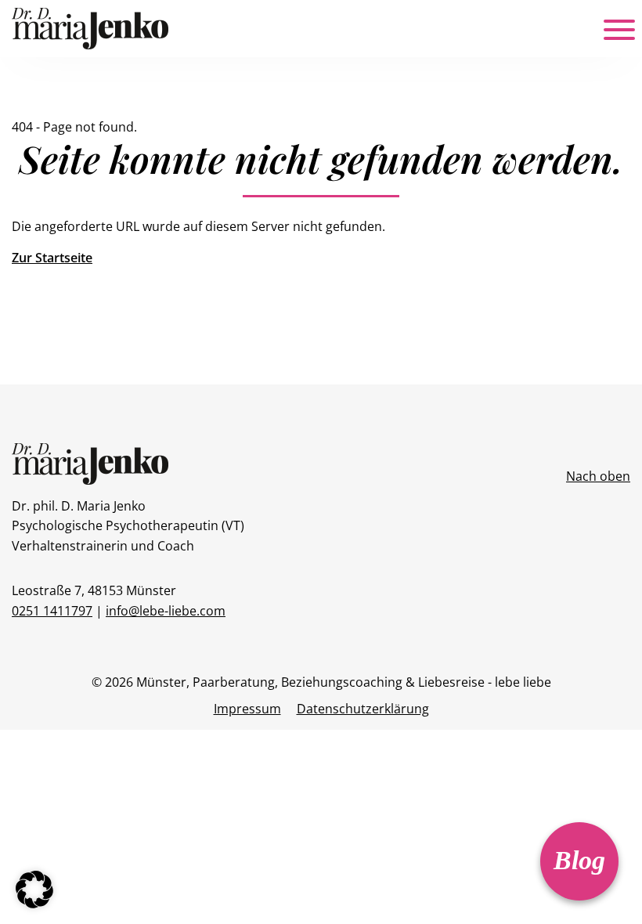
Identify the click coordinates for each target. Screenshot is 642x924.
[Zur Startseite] (90, 27)
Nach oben (598, 476)
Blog (579, 860)
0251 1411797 (52, 610)
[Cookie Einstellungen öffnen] (34, 888)
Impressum (247, 708)
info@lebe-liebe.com (165, 610)
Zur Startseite (52, 257)
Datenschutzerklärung (363, 708)
